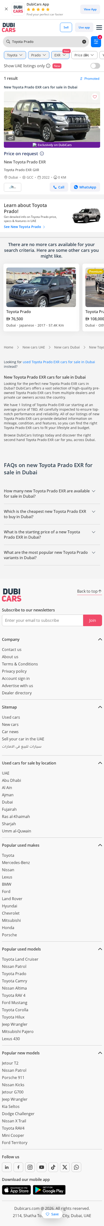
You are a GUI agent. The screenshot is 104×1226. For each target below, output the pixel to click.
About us (10, 656)
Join (92, 620)
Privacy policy (14, 671)
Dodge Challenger (18, 1113)
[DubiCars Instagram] (30, 1167)
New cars (10, 724)
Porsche (9, 935)
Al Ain (7, 787)
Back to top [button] (87, 591)
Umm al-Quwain (16, 831)
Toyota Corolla (15, 1009)
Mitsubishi (11, 920)
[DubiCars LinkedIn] (6, 1167)
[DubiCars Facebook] (18, 1167)
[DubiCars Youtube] (41, 1167)
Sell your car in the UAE (23, 739)
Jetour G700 (12, 1092)
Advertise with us (17, 685)
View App (90, 9)
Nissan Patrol (14, 966)
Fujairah (9, 809)
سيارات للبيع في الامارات (21, 747)
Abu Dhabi (11, 780)
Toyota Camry (14, 981)
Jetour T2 (10, 1063)
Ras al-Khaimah (16, 816)
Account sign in (16, 678)
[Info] (48, 65)
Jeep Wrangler (15, 1024)
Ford (6, 891)
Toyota (8, 855)
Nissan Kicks (13, 1084)
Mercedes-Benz (16, 862)
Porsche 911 (13, 1077)
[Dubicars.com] (11, 595)
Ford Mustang (14, 1002)
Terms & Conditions (20, 664)
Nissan (8, 869)
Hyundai (9, 906)
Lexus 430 (11, 1038)
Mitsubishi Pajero (18, 1031)
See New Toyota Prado (23, 226)
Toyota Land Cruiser (20, 959)
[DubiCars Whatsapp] (76, 1167)
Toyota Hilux (13, 1017)
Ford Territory (14, 1142)
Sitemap (9, 707)
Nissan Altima (14, 988)
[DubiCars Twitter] (64, 1167)
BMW (6, 884)
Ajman (8, 794)
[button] (6, 9)
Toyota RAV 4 (13, 995)
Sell (66, 27)
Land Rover (12, 898)
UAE (5, 773)
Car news (10, 731)
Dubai (7, 802)
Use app (84, 27)
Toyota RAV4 (13, 1128)
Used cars (11, 717)
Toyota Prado (14, 973)
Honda (8, 927)
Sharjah (9, 823)
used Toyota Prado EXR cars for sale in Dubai (59, 362)
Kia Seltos (11, 1106)
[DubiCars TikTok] (53, 1167)
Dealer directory (17, 693)
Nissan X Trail (14, 1121)
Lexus (7, 877)
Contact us (12, 649)
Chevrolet (11, 913)
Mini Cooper (13, 1135)
